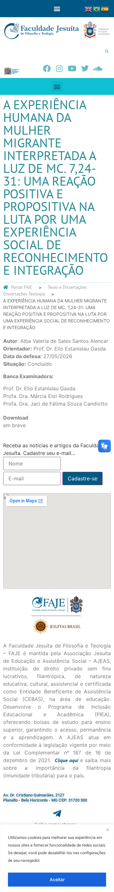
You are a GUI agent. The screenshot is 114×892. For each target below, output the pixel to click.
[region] (57, 858)
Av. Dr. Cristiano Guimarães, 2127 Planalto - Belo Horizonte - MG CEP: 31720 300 (45, 798)
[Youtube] (72, 68)
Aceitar (57, 879)
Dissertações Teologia (24, 294)
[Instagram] (59, 68)
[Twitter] (85, 68)
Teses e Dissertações (67, 287)
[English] (89, 8)
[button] (57, 9)
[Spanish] (105, 8)
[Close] (107, 829)
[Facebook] (47, 68)
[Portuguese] (97, 8)
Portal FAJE (21, 287)
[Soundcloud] (97, 68)
